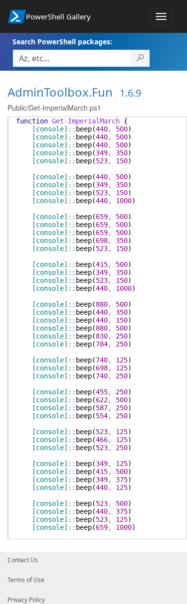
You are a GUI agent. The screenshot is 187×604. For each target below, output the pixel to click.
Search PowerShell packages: (62, 41)
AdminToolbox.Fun (60, 92)
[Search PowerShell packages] (140, 58)
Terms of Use (25, 580)
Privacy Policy (26, 600)
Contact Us (22, 560)
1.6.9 (130, 93)
